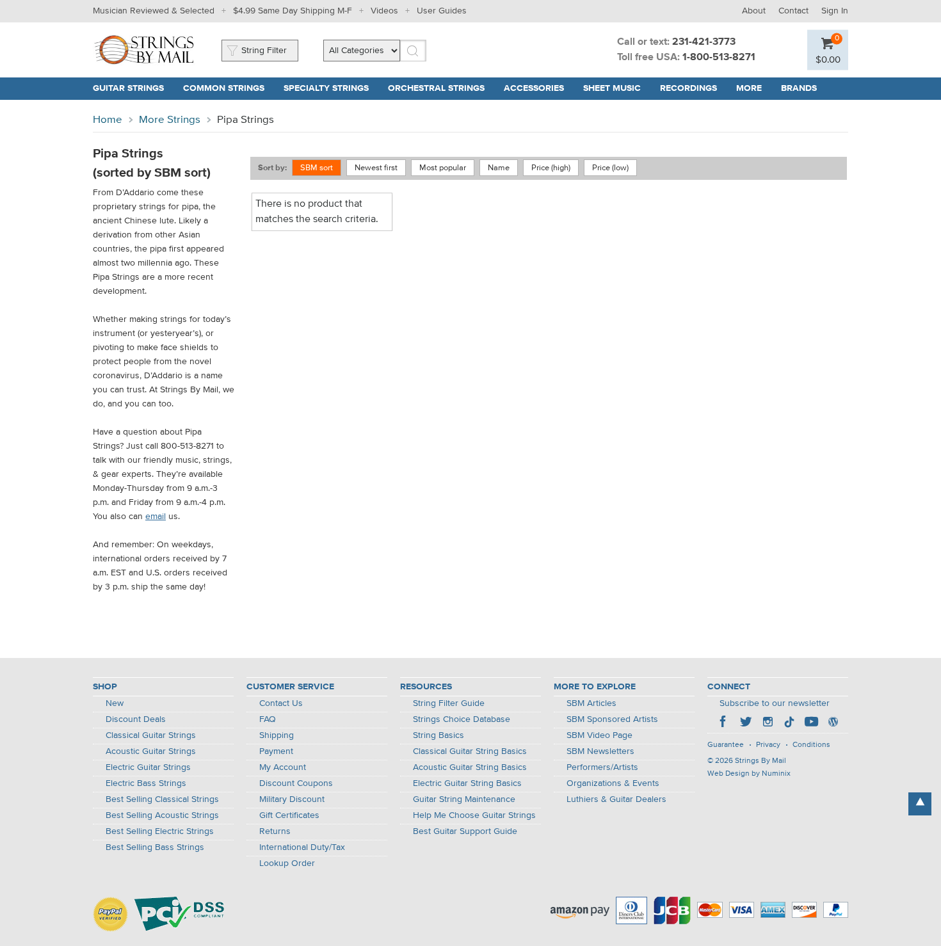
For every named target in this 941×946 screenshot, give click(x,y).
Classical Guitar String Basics (470, 751)
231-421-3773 (704, 42)
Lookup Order (287, 863)
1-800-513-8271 (718, 57)
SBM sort (316, 168)
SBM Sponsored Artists (612, 719)
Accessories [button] (534, 88)
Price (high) (550, 168)
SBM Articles (591, 703)
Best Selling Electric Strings (160, 831)
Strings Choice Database (461, 719)
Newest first (376, 168)
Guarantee (725, 745)
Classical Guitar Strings (151, 735)
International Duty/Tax (302, 847)
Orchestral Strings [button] (436, 88)
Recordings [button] (688, 88)
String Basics (438, 735)
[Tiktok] (789, 723)
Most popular (442, 168)
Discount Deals (136, 719)
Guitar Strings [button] (128, 88)
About (754, 10)
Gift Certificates (289, 815)
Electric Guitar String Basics (467, 783)
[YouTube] (811, 723)
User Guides (442, 10)
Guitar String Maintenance (464, 799)
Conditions (811, 745)
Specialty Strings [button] (326, 88)
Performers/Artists (602, 767)
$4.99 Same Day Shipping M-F (292, 10)
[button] (828, 59)
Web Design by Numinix (749, 774)
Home (107, 120)
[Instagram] (767, 723)
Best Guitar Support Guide (465, 831)
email (155, 516)
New (115, 703)
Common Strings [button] (223, 88)
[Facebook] (724, 723)
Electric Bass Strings (146, 783)
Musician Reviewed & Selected (153, 10)
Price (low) (610, 168)
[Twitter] (745, 723)
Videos (384, 10)
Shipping (276, 735)
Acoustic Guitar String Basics (470, 767)
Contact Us (281, 703)
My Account (282, 767)
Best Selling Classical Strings (162, 799)
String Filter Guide (449, 703)
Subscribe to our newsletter (775, 703)
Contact (793, 10)
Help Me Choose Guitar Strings (474, 815)
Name (499, 168)
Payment (276, 751)
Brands (799, 88)
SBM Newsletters (600, 751)
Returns (275, 831)
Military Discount (292, 799)
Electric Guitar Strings (148, 767)
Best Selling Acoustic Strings (162, 815)
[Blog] (832, 723)
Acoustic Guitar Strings (151, 751)
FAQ (267, 719)
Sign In (834, 10)
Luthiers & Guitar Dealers (616, 799)
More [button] (749, 88)
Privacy (768, 745)
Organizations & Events (613, 783)
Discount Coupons (296, 783)
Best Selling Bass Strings (155, 847)
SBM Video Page (599, 735)
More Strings (169, 120)
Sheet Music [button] (612, 88)
